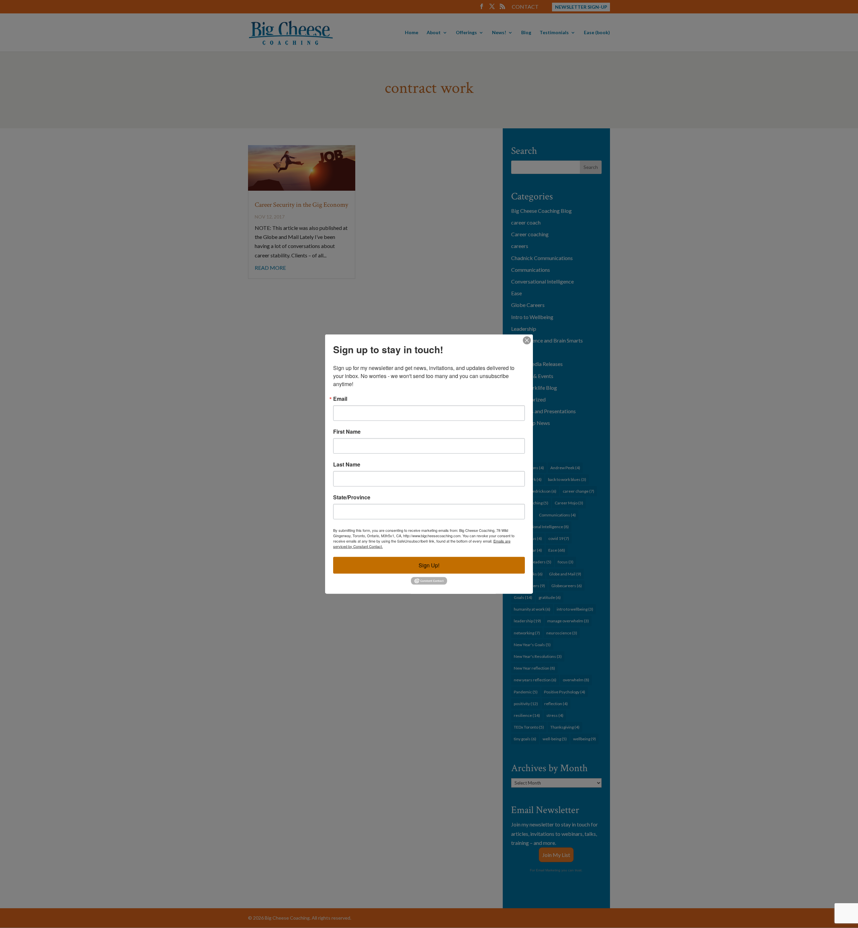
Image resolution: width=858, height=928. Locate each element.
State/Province (351, 497)
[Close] (527, 340)
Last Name (346, 464)
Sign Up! (429, 565)
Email (340, 398)
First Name (347, 431)
